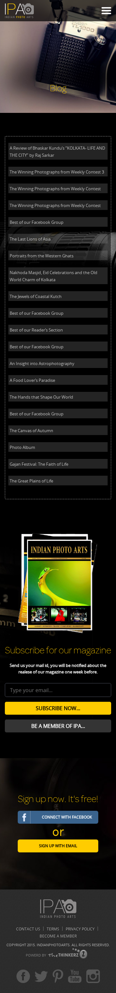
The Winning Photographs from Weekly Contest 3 (57, 172)
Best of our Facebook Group (36, 222)
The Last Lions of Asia (30, 239)
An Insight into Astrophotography (42, 363)
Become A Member (58, 936)
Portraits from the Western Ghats (41, 256)
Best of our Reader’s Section (36, 330)
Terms (53, 929)
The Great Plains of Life (31, 481)
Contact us (28, 929)
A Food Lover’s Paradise (32, 380)
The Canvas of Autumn (31, 430)
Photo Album (22, 447)
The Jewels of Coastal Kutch (36, 296)
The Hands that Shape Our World (41, 397)
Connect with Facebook (67, 817)
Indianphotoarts (53, 944)
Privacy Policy (80, 929)
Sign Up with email (58, 846)
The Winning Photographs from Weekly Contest (55, 189)
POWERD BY (36, 955)
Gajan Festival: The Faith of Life (39, 464)
